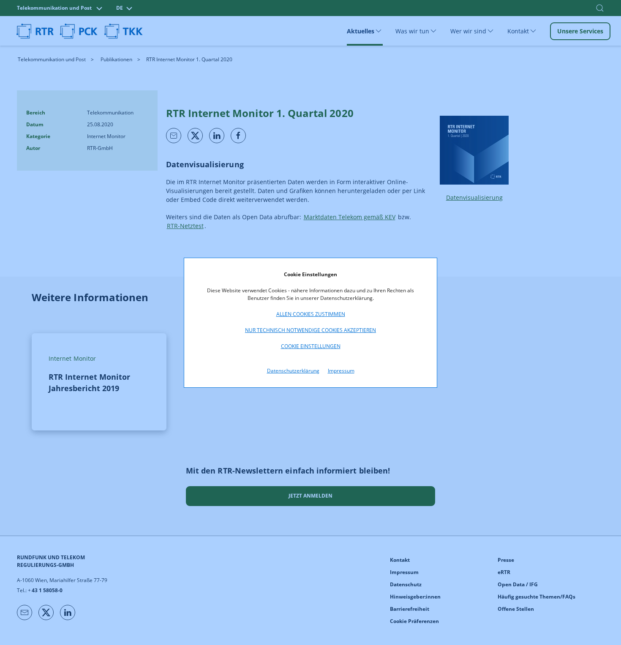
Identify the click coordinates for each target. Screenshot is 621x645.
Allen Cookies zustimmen (310, 314)
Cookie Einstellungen (310, 346)
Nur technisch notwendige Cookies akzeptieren (310, 330)
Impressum (341, 370)
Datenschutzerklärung (293, 370)
